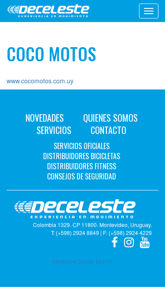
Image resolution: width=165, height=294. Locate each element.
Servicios (54, 130)
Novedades (45, 117)
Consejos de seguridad (81, 176)
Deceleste (48, 11)
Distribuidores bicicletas (81, 156)
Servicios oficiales (82, 146)
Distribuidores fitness (81, 166)
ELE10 (104, 261)
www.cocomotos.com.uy (40, 80)
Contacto (108, 130)
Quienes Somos (110, 117)
